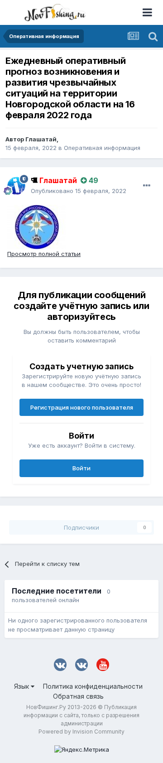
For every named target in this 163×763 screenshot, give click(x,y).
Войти (81, 468)
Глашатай (41, 139)
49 (92, 180)
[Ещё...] (147, 185)
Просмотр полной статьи (44, 253)
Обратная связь (78, 696)
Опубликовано (78, 190)
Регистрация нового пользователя (81, 407)
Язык (22, 686)
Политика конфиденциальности (93, 686)
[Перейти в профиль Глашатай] (16, 186)
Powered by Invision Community (81, 731)
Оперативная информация (102, 147)
